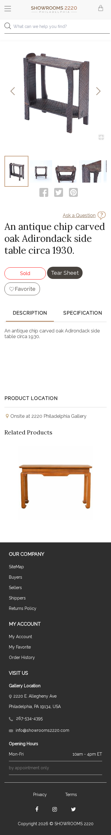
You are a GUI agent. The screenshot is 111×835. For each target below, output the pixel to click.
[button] (55, 91)
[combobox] (55, 28)
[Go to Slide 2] (41, 171)
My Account (20, 636)
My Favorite (20, 647)
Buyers (15, 577)
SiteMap (16, 566)
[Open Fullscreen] (101, 137)
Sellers (15, 587)
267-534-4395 (29, 718)
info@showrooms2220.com (42, 730)
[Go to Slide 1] (16, 171)
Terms (71, 794)
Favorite (25, 289)
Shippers (17, 598)
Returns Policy (22, 608)
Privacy (40, 794)
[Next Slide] (98, 91)
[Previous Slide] (12, 91)
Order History (22, 657)
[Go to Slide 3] (66, 171)
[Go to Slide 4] (90, 171)
